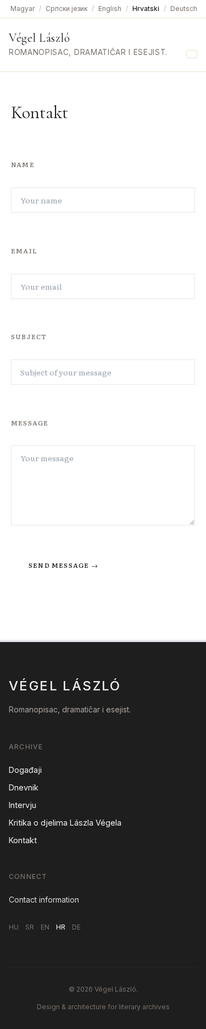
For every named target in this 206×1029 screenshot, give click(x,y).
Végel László (39, 38)
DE (76, 927)
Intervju (22, 805)
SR (29, 927)
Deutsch (183, 8)
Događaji (25, 769)
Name (23, 164)
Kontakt (23, 840)
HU (14, 927)
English (109, 8)
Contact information (44, 899)
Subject (29, 336)
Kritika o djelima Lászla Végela (65, 822)
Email (24, 251)
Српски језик (66, 8)
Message (29, 423)
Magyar (22, 8)
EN (45, 927)
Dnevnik (23, 787)
